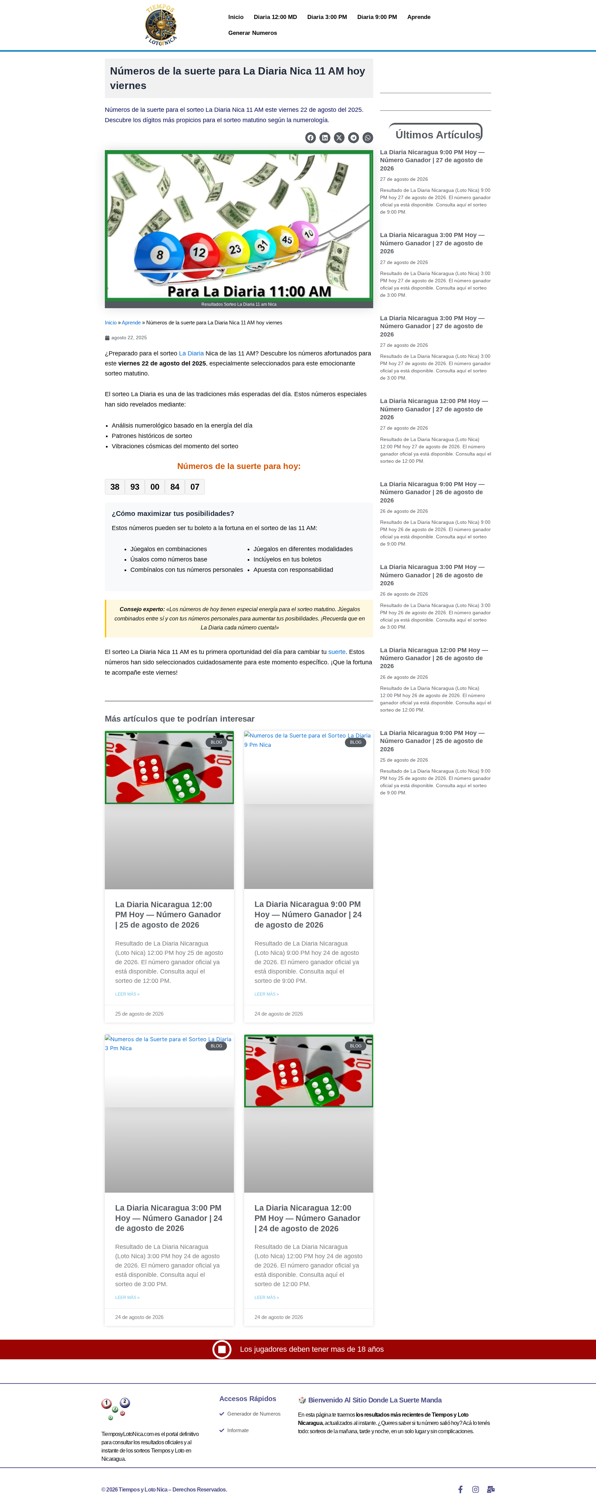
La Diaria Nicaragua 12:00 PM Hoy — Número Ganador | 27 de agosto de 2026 (434, 409)
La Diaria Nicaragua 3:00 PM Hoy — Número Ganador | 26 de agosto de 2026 (432, 575)
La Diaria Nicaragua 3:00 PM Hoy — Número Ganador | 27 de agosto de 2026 (432, 243)
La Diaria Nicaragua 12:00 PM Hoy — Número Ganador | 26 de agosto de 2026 (434, 658)
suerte (337, 651)
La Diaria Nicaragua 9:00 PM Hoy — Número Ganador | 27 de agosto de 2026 (432, 160)
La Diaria (191, 353)
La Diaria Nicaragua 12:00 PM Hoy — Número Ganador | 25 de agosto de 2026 (168, 915)
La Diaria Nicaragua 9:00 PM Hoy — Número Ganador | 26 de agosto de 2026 (432, 492)
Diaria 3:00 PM (327, 17)
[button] (310, 137)
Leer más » (127, 994)
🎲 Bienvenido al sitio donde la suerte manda (369, 1400)
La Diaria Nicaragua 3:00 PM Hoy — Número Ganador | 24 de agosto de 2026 (168, 1218)
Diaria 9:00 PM (377, 17)
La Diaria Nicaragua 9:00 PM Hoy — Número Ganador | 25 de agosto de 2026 (432, 741)
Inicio (236, 17)
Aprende (418, 17)
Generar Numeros (252, 33)
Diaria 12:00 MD (275, 17)
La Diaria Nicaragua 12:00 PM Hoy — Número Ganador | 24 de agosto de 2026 (307, 1218)
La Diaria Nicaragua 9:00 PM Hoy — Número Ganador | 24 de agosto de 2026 (308, 914)
